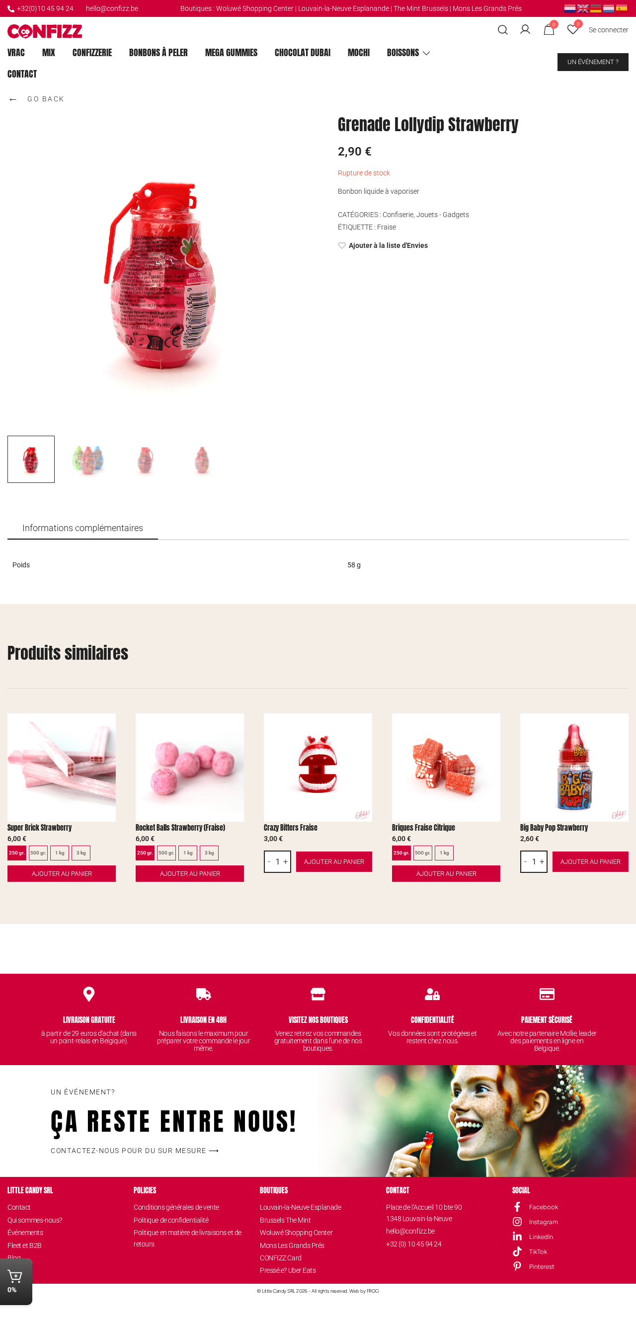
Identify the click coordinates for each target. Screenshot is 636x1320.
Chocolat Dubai (302, 52)
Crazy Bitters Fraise (291, 828)
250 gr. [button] (17, 852)
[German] (596, 8)
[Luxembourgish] (609, 8)
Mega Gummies (231, 52)
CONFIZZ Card (281, 1258)
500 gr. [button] (38, 852)
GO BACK (36, 97)
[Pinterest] (517, 1266)
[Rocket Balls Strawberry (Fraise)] (190, 767)
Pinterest (542, 1266)
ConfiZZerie (92, 52)
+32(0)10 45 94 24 (45, 8)
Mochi (359, 52)
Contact (22, 73)
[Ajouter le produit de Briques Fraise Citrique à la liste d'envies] (491, 729)
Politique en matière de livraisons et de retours (187, 1238)
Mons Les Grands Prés (487, 8)
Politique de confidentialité (171, 1220)
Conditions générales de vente (176, 1207)
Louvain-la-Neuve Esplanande (343, 8)
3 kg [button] (81, 852)
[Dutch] (570, 8)
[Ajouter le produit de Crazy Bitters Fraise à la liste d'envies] (363, 729)
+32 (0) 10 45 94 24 (413, 1244)
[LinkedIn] (517, 1237)
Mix (48, 52)
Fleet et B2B (24, 1245)
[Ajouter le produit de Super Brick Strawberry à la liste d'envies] (107, 729)
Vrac (16, 52)
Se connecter (609, 30)
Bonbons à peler (158, 52)
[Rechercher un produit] (503, 30)
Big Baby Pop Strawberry (554, 828)
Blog (13, 1258)
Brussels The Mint (285, 1220)
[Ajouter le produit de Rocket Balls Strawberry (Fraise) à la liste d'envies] (235, 729)
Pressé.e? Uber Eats (288, 1270)
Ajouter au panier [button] (334, 861)
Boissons (403, 52)
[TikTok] (517, 1251)
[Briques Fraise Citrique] (446, 767)
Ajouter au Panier (62, 873)
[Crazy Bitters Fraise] (318, 767)
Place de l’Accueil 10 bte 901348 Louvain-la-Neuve (424, 1212)
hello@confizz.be (112, 8)
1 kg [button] (60, 852)
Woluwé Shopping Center (255, 8)
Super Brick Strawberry (39, 828)
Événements (25, 1233)
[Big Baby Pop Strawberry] (574, 767)
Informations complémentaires (82, 528)
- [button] (269, 861)
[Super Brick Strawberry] (61, 767)
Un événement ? (593, 62)
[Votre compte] (525, 29)
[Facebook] (517, 1207)
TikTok (538, 1251)
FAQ (13, 1270)
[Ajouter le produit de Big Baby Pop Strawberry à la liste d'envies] (620, 729)
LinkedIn (541, 1237)
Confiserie (398, 215)
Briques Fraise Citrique (423, 828)
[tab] (82, 529)
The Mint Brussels (421, 8)
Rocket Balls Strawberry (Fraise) (180, 828)
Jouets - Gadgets (442, 215)
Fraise (386, 227)
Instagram (543, 1222)
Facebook (543, 1207)
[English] (583, 8)
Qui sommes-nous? (34, 1220)
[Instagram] (517, 1222)
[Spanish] (622, 8)
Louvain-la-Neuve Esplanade (300, 1207)
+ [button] (285, 861)
